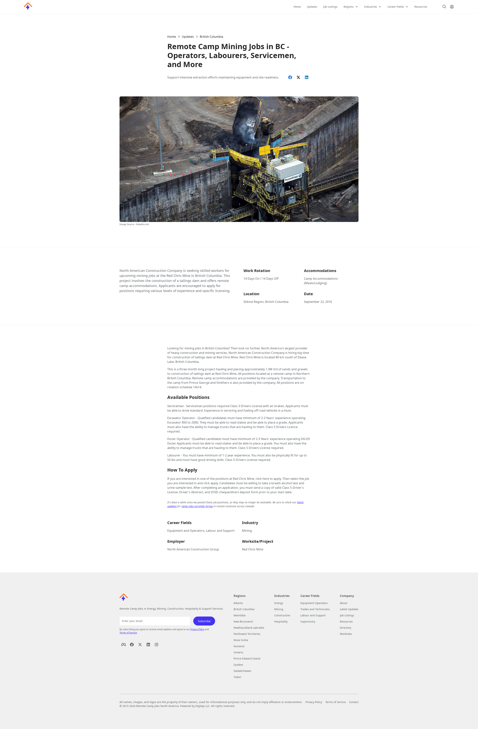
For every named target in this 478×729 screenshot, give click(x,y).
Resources (420, 6)
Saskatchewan (242, 671)
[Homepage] (28, 6)
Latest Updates (349, 609)
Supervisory (307, 621)
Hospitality (281, 621)
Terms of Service (128, 632)
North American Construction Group (193, 549)
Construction (282, 615)
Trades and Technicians (315, 609)
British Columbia (211, 37)
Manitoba (240, 615)
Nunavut (239, 646)
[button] (351, 6)
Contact (353, 702)
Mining (247, 531)
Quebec (238, 664)
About (343, 603)
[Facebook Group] (132, 644)
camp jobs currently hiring (197, 506)
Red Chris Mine (252, 549)
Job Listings (330, 6)
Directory (345, 627)
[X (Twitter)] (140, 644)
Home (297, 6)
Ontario (238, 652)
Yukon (237, 677)
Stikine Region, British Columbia (265, 302)
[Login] (452, 6)
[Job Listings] (444, 6)
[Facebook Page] (124, 644)
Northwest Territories (247, 634)
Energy (278, 603)
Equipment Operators (314, 603)
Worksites (346, 634)
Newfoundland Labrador (249, 627)
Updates (312, 6)
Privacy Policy (197, 629)
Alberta (238, 603)
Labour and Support (313, 615)
